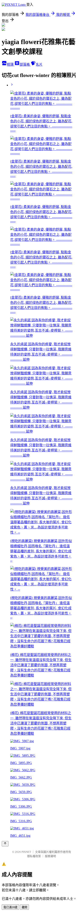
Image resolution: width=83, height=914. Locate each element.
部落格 (25, 64)
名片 (39, 64)
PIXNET (26, 851)
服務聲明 (50, 856)
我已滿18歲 (10, 907)
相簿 (10, 64)
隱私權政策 (34, 856)
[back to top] (5, 843)
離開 (24, 907)
